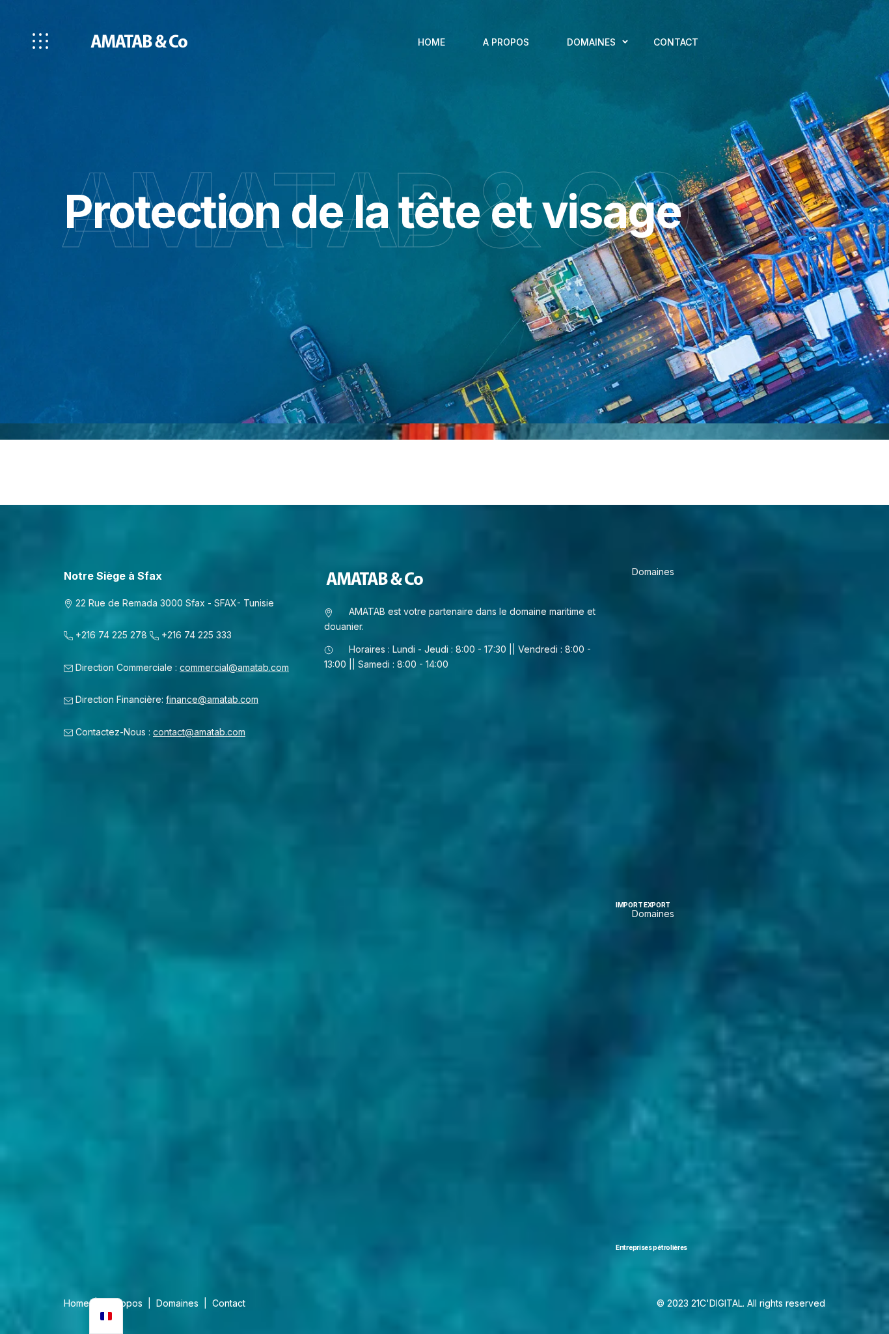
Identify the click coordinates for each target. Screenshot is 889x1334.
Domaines (591, 42)
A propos (506, 42)
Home (431, 42)
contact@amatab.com (199, 731)
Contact (675, 42)
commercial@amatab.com (234, 667)
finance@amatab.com (212, 699)
